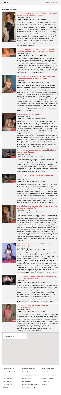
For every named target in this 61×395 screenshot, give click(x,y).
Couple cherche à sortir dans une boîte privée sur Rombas (36, 176)
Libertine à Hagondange (28, 368)
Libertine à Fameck (8, 375)
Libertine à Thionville (47, 378)
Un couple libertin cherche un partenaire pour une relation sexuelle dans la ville (36, 277)
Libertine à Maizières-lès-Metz (30, 375)
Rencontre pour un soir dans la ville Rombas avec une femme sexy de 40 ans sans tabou (36, 77)
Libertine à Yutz (45, 384)
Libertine (4, 7)
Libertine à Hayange (27, 372)
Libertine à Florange (8, 378)
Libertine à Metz (26, 381)
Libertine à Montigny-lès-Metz (30, 384)
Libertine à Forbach (8, 381)
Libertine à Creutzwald (9, 372)
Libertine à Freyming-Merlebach (9, 386)
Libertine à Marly (26, 378)
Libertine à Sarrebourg (47, 368)
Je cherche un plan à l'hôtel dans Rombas (33, 114)
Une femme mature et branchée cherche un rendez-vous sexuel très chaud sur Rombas (37, 14)
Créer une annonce (52, 2)
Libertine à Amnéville (8, 368)
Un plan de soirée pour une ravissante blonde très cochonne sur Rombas (36, 151)
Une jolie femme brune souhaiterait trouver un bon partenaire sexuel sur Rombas (37, 207)
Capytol (5, 2)
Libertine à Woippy (46, 381)
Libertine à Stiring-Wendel (48, 375)
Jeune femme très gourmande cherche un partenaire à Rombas (33, 245)
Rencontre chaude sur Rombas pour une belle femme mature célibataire (35, 306)
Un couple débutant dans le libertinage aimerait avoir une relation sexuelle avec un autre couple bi (36, 50)
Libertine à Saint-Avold (28, 388)
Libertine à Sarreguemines (48, 372)
